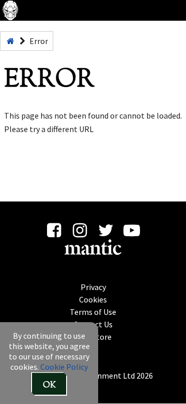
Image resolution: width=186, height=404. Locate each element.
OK (49, 386)
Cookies (93, 299)
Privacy (93, 287)
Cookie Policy (64, 367)
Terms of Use (93, 312)
